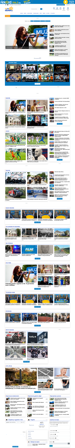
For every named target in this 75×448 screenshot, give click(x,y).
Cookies (27, 240)
